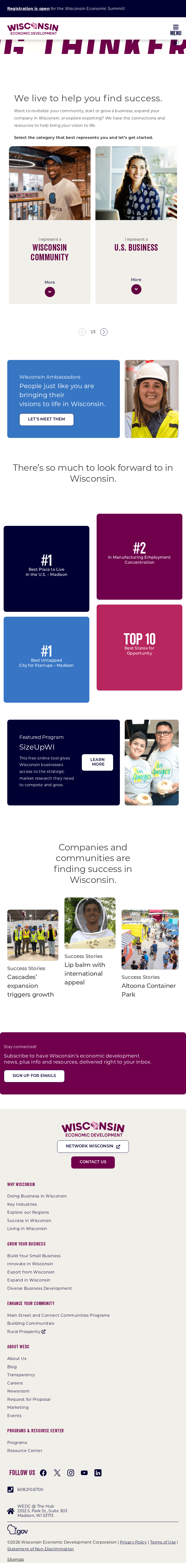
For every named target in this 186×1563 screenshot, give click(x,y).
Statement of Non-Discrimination (40, 1549)
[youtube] (84, 1472)
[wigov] (17, 1526)
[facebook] (43, 1472)
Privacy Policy (133, 1542)
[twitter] (57, 1472)
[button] (50, 292)
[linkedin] (97, 1472)
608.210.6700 (30, 1489)
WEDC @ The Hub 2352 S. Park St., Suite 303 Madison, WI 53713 (42, 1511)
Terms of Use (163, 1542)
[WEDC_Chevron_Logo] (32, 24)
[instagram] (70, 1472)
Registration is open (28, 8)
